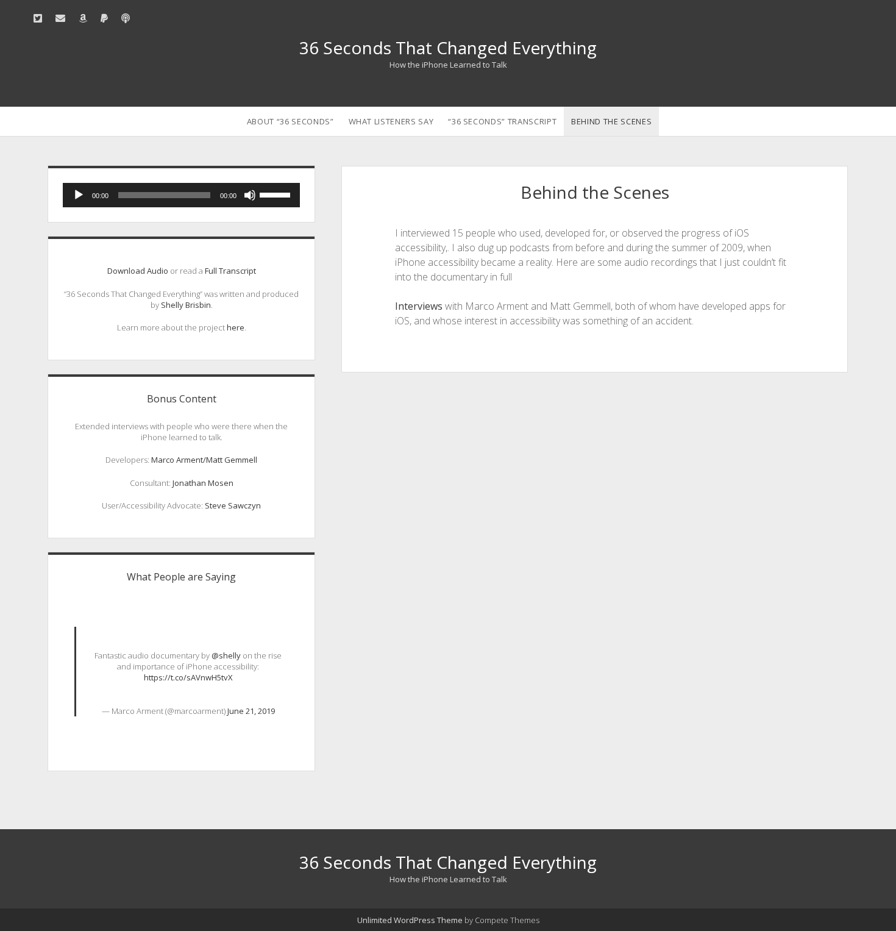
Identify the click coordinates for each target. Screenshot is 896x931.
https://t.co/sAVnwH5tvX (188, 677)
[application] (181, 195)
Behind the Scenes (611, 121)
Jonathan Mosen (202, 482)
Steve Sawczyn (233, 505)
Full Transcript (230, 270)
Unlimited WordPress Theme (410, 920)
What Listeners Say (391, 121)
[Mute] (250, 195)
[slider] (277, 194)
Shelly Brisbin (186, 304)
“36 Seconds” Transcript (502, 121)
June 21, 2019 (251, 710)
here (235, 327)
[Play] (79, 195)
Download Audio (137, 270)
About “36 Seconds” (290, 121)
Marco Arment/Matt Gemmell (204, 459)
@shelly (226, 655)
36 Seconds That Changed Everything (448, 47)
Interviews (419, 306)
